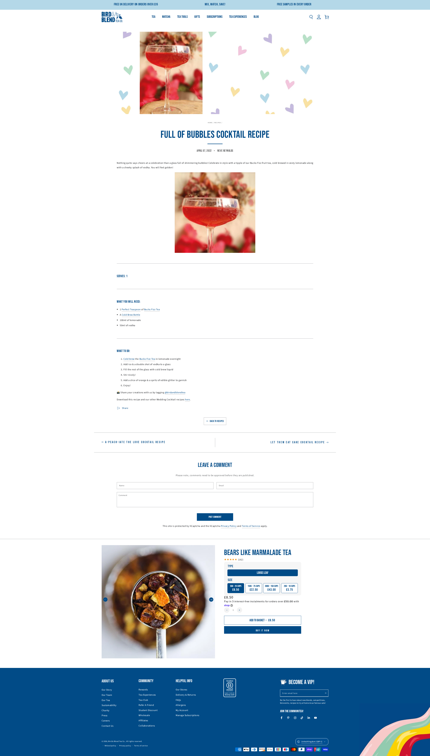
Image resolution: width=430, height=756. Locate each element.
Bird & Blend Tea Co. (116, 741)
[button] (311, 17)
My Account (182, 710)
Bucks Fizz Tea (147, 359)
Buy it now (263, 630)
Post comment (215, 517)
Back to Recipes (217, 421)
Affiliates (143, 720)
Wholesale (144, 715)
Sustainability (109, 705)
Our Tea (106, 700)
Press (105, 715)
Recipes (217, 123)
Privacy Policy (229, 526)
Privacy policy (125, 745)
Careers (106, 720)
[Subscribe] (326, 693)
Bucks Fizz (149, 309)
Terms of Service (251, 526)
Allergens (181, 705)
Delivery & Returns (186, 695)
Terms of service (141, 745)
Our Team (107, 695)
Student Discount (148, 710)
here (187, 399)
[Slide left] (105, 599)
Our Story (107, 690)
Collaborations (147, 725)
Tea (157, 309)
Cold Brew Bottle (131, 315)
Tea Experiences (147, 695)
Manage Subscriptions (187, 715)
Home (210, 123)
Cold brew (129, 359)
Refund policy (110, 745)
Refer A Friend (146, 705)
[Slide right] (211, 599)
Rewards (143, 689)
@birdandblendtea (175, 392)
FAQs (178, 700)
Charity (106, 710)
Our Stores (181, 689)
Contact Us (107, 726)
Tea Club (143, 700)
